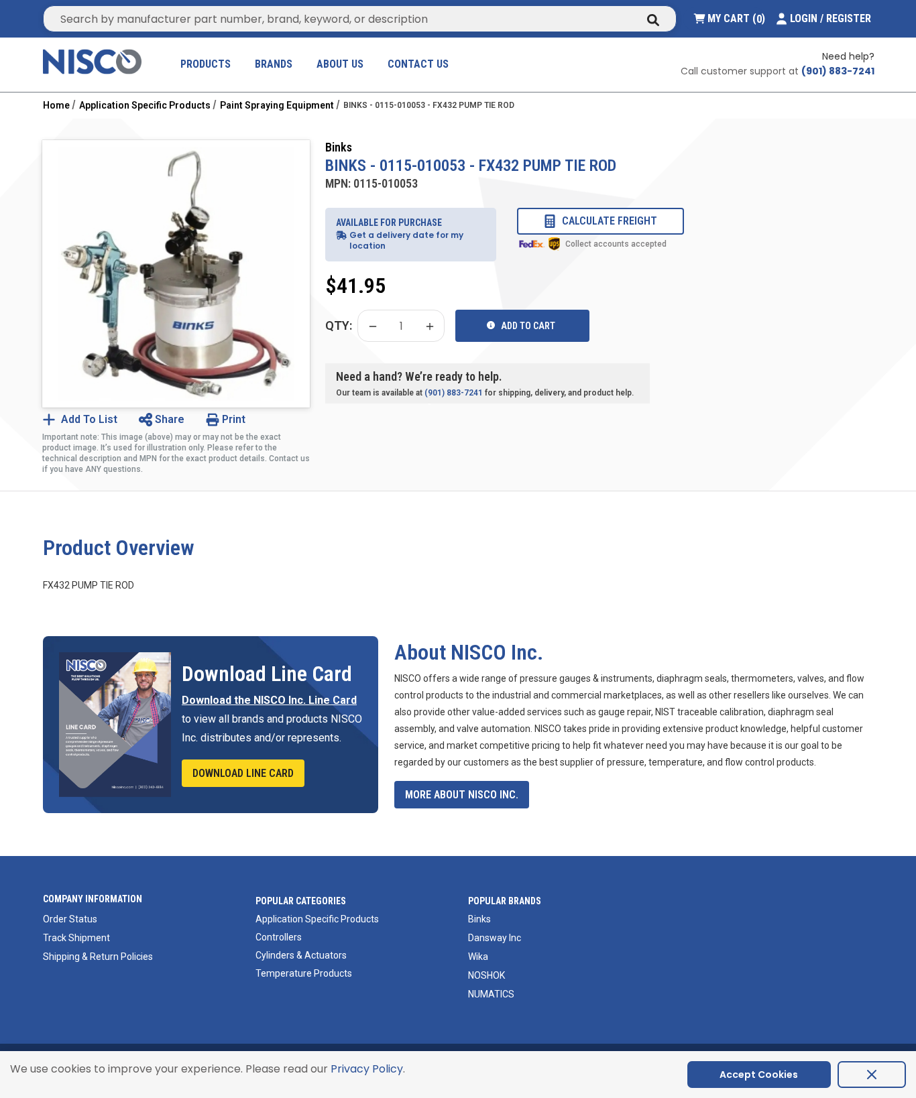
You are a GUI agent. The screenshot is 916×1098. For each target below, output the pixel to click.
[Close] (872, 1074)
